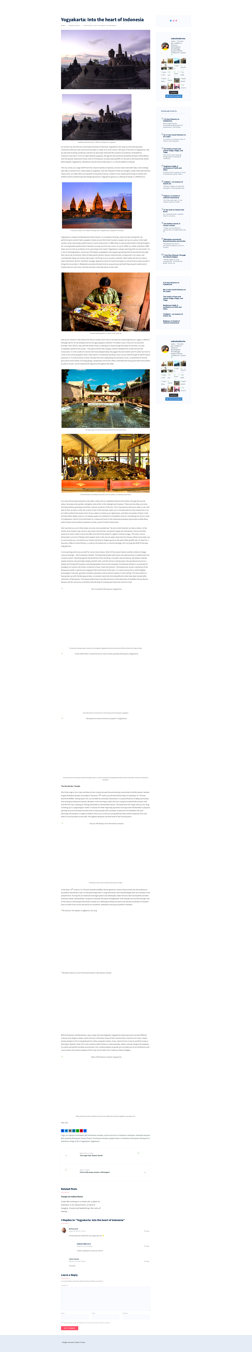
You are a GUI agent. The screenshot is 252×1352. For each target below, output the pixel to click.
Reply (147, 1231)
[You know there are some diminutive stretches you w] (177, 60)
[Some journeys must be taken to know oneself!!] (183, 60)
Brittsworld (73, 1229)
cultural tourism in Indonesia (115, 1135)
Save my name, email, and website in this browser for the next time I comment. (86, 1323)
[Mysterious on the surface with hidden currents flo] (164, 86)
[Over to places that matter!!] (170, 67)
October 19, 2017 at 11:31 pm (77, 1231)
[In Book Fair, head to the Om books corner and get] (183, 73)
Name (63, 1313)
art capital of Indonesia (75, 1135)
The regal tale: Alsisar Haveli (91, 1154)
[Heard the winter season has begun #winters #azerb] (170, 80)
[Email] (70, 1131)
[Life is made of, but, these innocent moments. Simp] (177, 67)
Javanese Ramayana (72, 1138)
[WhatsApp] (78, 1131)
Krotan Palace (86, 1138)
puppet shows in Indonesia (119, 1138)
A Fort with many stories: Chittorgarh (95, 1171)
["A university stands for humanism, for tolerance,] (183, 86)
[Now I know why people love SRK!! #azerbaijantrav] (177, 80)
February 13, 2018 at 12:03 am (77, 1261)
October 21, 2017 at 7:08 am (84, 1246)
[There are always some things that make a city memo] (164, 67)
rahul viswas (74, 1259)
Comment (64, 1285)
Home (63, 25)
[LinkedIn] (74, 1131)
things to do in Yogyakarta (79, 1141)
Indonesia (131, 1135)
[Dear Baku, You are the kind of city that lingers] (164, 80)
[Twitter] (67, 1131)
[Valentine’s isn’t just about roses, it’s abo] (183, 67)
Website (125, 1313)
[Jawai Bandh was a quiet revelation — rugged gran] (183, 80)
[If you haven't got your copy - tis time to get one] (170, 73)
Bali (86, 1135)
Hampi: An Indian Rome (72, 1196)
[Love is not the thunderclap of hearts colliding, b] (164, 73)
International (74, 25)
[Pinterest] (81, 1131)
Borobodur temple (95, 1135)
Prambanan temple (100, 1138)
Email (93, 1313)
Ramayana (134, 1138)
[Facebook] (63, 1131)
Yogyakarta (95, 1141)
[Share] (85, 1131)
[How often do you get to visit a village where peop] (170, 60)
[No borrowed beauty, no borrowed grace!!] (164, 60)
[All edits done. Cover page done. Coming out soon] (177, 86)
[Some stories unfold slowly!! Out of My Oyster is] (177, 73)
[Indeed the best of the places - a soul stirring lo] (170, 86)
